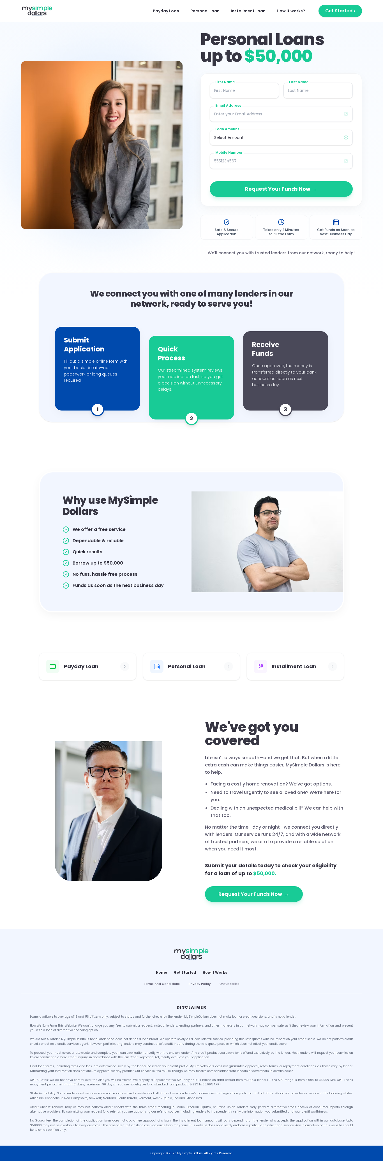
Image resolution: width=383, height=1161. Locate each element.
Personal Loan (205, 11)
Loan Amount (227, 129)
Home (161, 972)
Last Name (298, 82)
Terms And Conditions (162, 984)
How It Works (215, 972)
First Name (225, 82)
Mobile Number (229, 152)
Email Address (228, 105)
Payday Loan (166, 11)
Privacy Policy (200, 984)
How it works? (291, 11)
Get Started (340, 10)
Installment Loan (248, 11)
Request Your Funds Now (281, 188)
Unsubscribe (229, 984)
